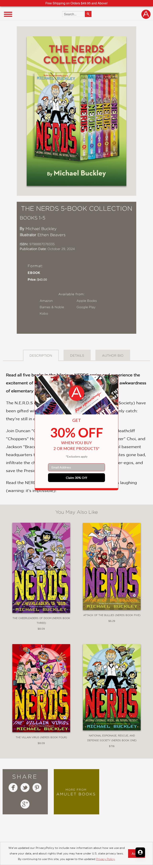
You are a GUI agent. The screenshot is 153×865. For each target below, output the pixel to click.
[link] (76, 393)
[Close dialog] (113, 380)
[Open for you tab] (140, 852)
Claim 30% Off (76, 477)
